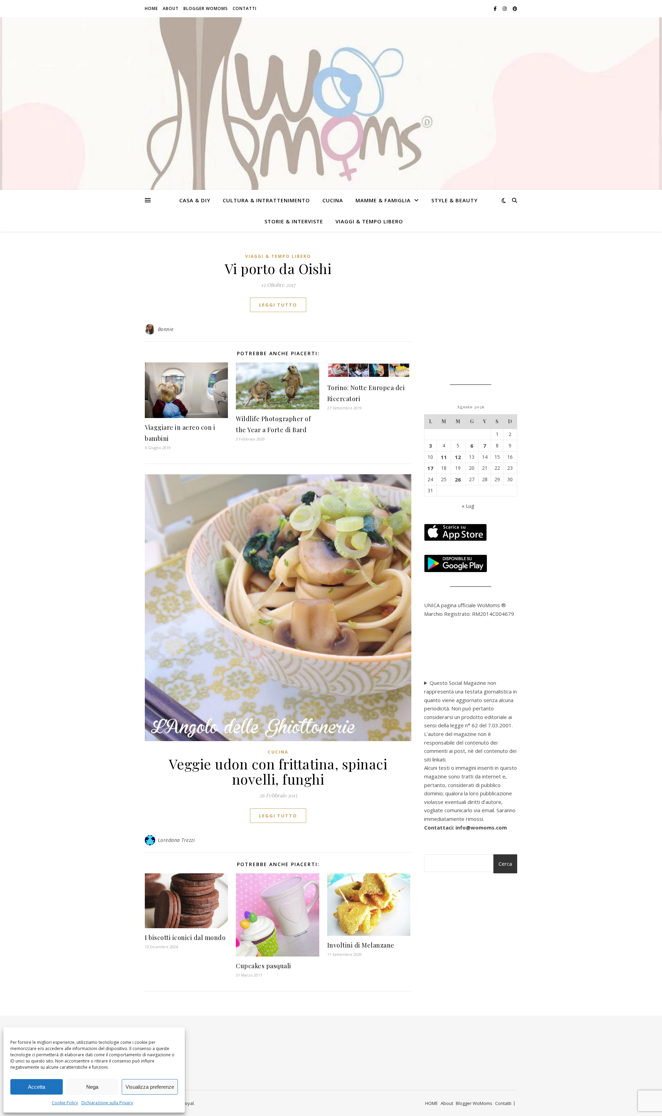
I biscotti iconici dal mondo (185, 937)
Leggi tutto (278, 305)
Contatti (245, 8)
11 (444, 457)
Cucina (332, 200)
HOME (151, 8)
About (171, 8)
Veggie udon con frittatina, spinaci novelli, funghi (278, 771)
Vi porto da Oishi (278, 268)
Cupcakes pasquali (263, 966)
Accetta (36, 1087)
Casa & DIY (194, 200)
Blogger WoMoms (205, 8)
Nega (92, 1087)
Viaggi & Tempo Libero (369, 221)
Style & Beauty (454, 200)
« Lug (468, 505)
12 (458, 457)
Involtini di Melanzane (360, 945)
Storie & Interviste (293, 221)
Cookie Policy (65, 1103)
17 (430, 468)
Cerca (505, 863)
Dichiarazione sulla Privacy (107, 1103)
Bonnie (166, 329)
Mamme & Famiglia (383, 200)
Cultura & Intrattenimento (266, 200)
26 (458, 479)
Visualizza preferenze (150, 1087)
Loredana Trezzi (176, 840)
